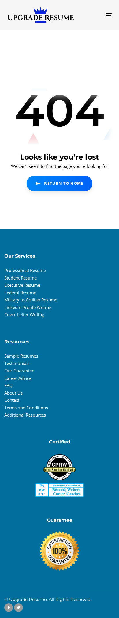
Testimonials (16, 363)
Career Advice (17, 378)
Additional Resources (25, 415)
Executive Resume (22, 285)
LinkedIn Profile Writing (27, 307)
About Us (13, 393)
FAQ (8, 385)
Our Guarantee (19, 370)
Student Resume (20, 278)
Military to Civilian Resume (30, 300)
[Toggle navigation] (94, 15)
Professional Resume (25, 270)
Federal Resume (20, 292)
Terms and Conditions (26, 407)
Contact (11, 400)
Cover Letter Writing (24, 314)
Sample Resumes (21, 356)
